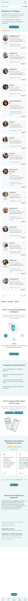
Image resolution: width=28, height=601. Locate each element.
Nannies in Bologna (18, 522)
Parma (8, 535)
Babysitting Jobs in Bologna (8, 525)
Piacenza (15, 537)
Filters (23, 6)
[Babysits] (5, 2)
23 (21, 295)
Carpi (8, 539)
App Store (10, 412)
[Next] (24, 295)
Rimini (3, 537)
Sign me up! (14, 484)
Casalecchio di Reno (6, 530)
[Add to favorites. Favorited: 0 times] (24, 53)
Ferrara (7, 537)
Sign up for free (14, 27)
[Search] (3, 7)
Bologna (4, 535)
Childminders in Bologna (8, 523)
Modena (12, 535)
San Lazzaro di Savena (17, 530)
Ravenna (4, 539)
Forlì (11, 537)
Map (15, 594)
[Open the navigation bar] (25, 2)
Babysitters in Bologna (7, 522)
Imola (11, 539)
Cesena (19, 537)
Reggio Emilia (18, 535)
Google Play (19, 412)
